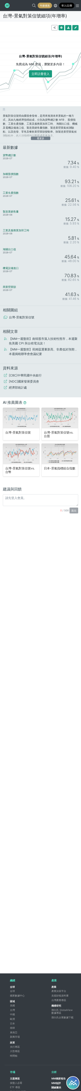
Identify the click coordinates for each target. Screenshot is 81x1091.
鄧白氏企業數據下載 (62, 1017)
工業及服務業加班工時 (16, 230)
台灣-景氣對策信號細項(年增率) (35, 16)
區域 (12, 1001)
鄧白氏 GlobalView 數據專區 (62, 1011)
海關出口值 (9, 249)
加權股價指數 (11, 174)
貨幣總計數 (9, 155)
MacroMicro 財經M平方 (7, 5)
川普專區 (15, 1051)
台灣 (12, 1009)
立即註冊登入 (40, 74)
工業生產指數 (11, 192)
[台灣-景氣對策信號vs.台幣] (21, 453)
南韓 (12, 1027)
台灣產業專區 (58, 1000)
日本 (12, 1023)
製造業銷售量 (11, 211)
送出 (73, 510)
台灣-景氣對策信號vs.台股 (58, 434)
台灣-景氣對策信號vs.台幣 (20, 470)
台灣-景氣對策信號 (18, 432)
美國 (12, 1005)
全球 (12, 986)
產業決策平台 (58, 991)
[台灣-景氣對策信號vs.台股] (59, 418)
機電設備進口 (11, 268)
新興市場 (15, 1036)
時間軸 (13, 1055)
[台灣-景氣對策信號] (21, 418)
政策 (12, 1042)
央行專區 (15, 1046)
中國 (12, 1014)
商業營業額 (9, 286)
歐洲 (12, 1018)
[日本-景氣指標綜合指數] (59, 453)
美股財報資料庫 (60, 995)
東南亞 (13, 1032)
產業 (53, 986)
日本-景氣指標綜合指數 (59, 468)
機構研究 (56, 1005)
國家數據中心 (17, 995)
